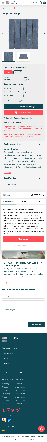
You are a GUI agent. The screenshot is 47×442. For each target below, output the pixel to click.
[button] (2, 2)
